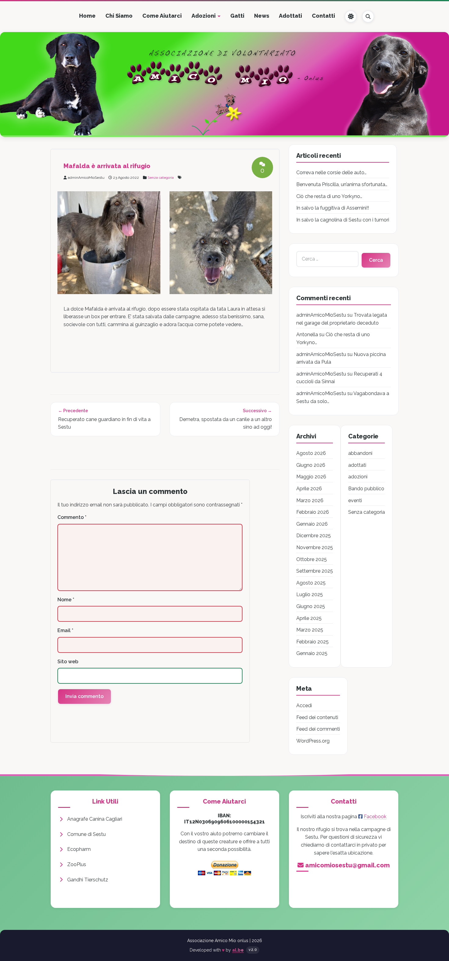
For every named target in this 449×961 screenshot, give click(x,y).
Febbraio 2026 (312, 512)
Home (87, 16)
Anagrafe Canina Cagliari (94, 819)
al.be (238, 950)
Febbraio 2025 (312, 642)
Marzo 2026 (309, 500)
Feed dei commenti (318, 729)
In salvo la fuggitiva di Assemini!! (332, 208)
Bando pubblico (366, 488)
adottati (357, 465)
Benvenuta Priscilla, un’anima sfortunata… (341, 184)
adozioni (357, 477)
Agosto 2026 (311, 453)
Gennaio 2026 (312, 524)
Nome (65, 600)
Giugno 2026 (310, 465)
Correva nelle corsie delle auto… (331, 172)
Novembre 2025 (314, 547)
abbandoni (360, 453)
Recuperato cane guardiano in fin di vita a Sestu (104, 423)
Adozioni (204, 16)
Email (65, 630)
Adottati (290, 16)
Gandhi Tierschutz (87, 880)
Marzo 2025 (309, 630)
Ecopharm (79, 849)
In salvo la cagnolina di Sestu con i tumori (342, 220)
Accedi (304, 705)
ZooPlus (76, 864)
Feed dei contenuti (317, 717)
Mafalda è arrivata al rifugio (107, 166)
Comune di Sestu (86, 834)
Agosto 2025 (311, 583)
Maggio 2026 (311, 477)
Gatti (237, 16)
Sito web (67, 661)
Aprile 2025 (309, 618)
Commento (71, 517)
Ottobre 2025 (311, 559)
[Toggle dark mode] (351, 16)
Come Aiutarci (162, 16)
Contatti (323, 16)
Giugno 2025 (310, 606)
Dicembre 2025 (313, 535)
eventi (355, 500)
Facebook (375, 816)
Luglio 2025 (309, 594)
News (261, 16)
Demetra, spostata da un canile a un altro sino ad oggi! (225, 423)
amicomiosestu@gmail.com (347, 865)
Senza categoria (161, 177)
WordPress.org (313, 741)
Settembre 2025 (314, 571)
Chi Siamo (119, 16)
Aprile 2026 (309, 488)
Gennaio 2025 (311, 653)
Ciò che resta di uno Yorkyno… (329, 196)
